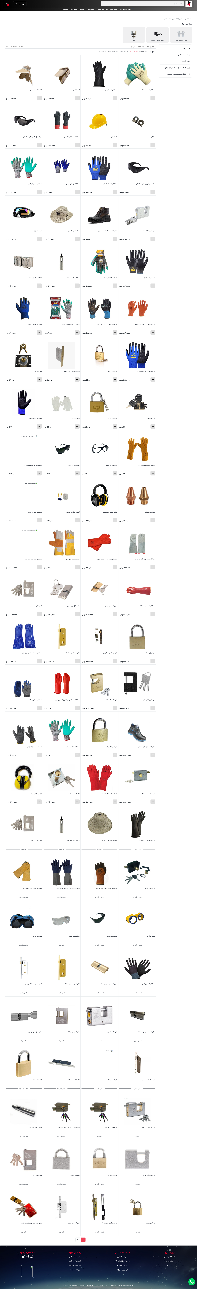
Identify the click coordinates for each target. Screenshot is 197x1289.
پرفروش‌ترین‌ (133, 51)
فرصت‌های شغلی (169, 1256)
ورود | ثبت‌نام (20, 3)
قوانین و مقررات (122, 1269)
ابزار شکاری (112, 1285)
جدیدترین (115, 51)
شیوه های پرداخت (75, 1261)
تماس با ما (169, 1261)
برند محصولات (75, 1269)
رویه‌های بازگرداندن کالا (122, 1261)
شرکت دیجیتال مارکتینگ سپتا (71, 1285)
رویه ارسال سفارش (75, 1265)
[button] (127, 9)
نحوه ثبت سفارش (75, 1256)
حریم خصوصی (122, 1265)
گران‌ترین (101, 51)
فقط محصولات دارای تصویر (176, 74)
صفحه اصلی (188, 19)
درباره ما (169, 1265)
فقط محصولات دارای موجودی (175, 67)
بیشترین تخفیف (124, 51)
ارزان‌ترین (108, 51)
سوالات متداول (122, 1256)
